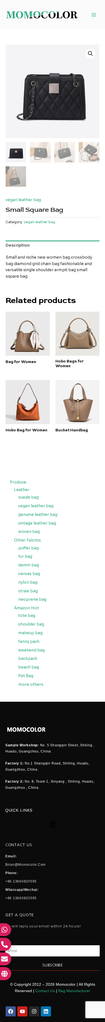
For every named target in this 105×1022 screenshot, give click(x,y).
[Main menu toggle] (93, 14)
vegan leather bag (23, 200)
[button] (90, 54)
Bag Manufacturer (74, 991)
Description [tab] (18, 245)
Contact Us (45, 991)
